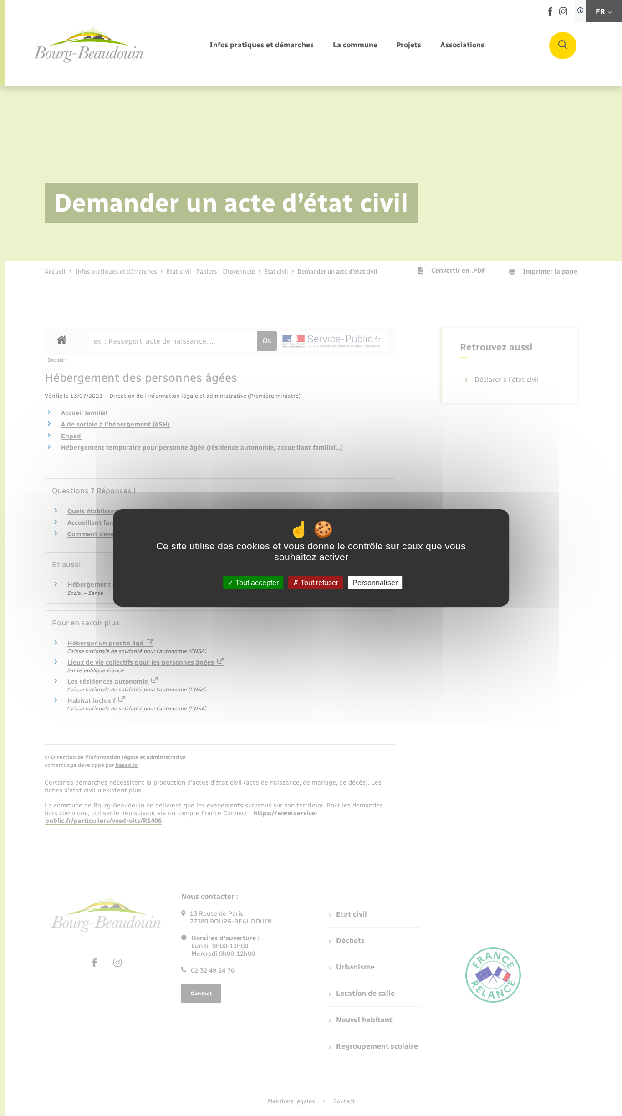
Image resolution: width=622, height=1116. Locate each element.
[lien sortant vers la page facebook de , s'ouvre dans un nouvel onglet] (550, 14)
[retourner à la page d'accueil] (88, 45)
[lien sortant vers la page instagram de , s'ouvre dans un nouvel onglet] (563, 13)
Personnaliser (375, 583)
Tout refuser (318, 583)
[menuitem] (261, 45)
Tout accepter (256, 583)
